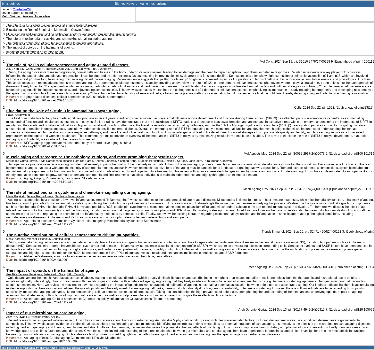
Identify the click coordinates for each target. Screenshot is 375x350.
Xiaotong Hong (127, 160)
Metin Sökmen (11, 16)
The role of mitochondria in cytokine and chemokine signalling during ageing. (59, 38)
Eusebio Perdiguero (150, 160)
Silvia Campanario (50, 160)
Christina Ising (61, 238)
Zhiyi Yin (11, 316)
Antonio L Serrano (175, 160)
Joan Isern (195, 160)
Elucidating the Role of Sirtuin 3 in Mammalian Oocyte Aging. (48, 29)
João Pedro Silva (54, 274)
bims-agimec (11, 3)
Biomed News (124, 3)
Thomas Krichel (48, 347)
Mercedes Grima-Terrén (21, 160)
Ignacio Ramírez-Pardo (78, 160)
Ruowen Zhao (55, 68)
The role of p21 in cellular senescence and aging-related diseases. (52, 25)
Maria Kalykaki (15, 196)
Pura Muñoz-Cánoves (218, 160)
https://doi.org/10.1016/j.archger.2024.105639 (45, 341)
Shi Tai (55, 316)
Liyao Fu (24, 316)
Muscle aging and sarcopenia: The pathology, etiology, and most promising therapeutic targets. (71, 34)
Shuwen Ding (87, 68)
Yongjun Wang (40, 316)
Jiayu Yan (12, 68)
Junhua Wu (105, 68)
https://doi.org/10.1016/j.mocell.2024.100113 (44, 100)
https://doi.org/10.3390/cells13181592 (40, 146)
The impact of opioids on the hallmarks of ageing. (40, 47)
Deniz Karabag (15, 238)
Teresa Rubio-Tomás (40, 196)
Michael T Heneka (38, 238)
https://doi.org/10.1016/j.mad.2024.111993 (43, 224)
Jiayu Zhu (71, 68)
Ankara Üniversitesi (36, 16)
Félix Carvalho (76, 274)
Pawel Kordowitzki (18, 114)
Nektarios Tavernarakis (69, 196)
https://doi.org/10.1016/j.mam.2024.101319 (43, 181)
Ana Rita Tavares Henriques (24, 274)
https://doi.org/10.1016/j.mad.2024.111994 (43, 302)
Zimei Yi (39, 68)
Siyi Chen (26, 68)
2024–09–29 (22, 9)
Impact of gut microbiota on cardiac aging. (35, 52)
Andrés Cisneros (105, 160)
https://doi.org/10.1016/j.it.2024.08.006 (40, 259)
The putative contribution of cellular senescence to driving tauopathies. (55, 43)
